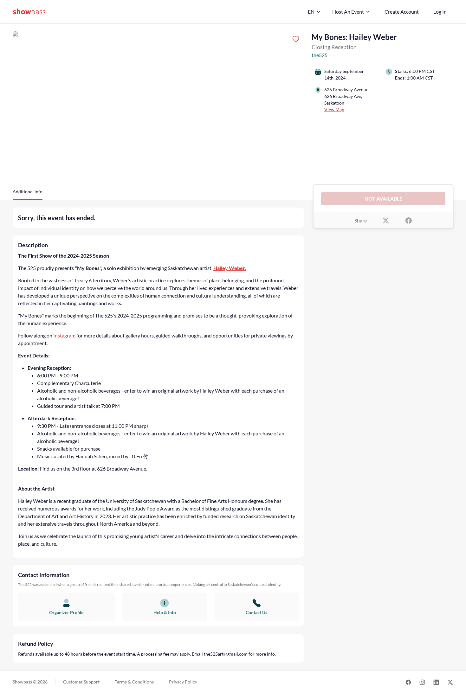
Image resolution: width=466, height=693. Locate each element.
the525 (319, 55)
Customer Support (81, 681)
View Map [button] (334, 109)
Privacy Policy (183, 681)
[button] (27, 194)
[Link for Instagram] (422, 681)
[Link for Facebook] (408, 681)
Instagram (64, 335)
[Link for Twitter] (450, 681)
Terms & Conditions (134, 681)
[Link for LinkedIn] (436, 681)
